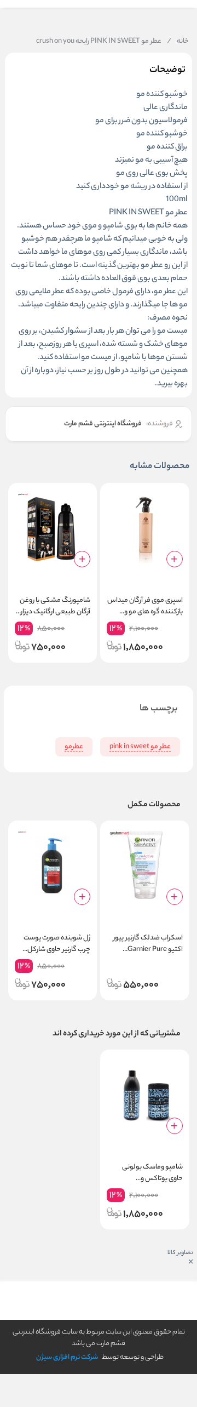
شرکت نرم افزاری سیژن (67, 1357)
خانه (178, 42)
